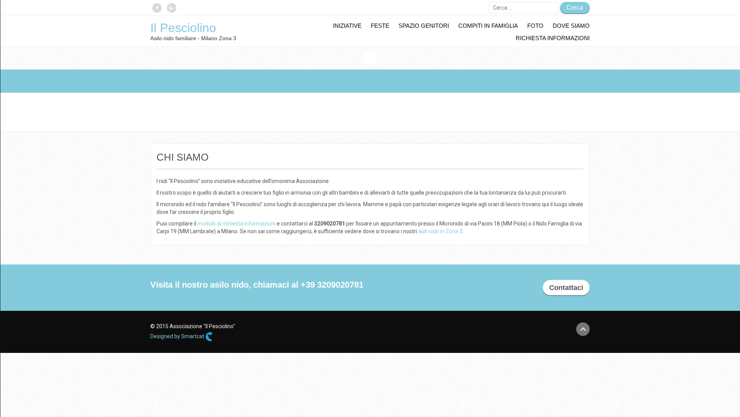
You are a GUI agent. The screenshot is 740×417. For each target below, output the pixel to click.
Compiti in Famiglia (488, 25)
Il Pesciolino (183, 28)
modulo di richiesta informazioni (236, 223)
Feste (380, 25)
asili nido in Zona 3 (440, 231)
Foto (535, 25)
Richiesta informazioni (553, 38)
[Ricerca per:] (524, 7)
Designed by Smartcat (177, 336)
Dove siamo (571, 25)
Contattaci (566, 288)
